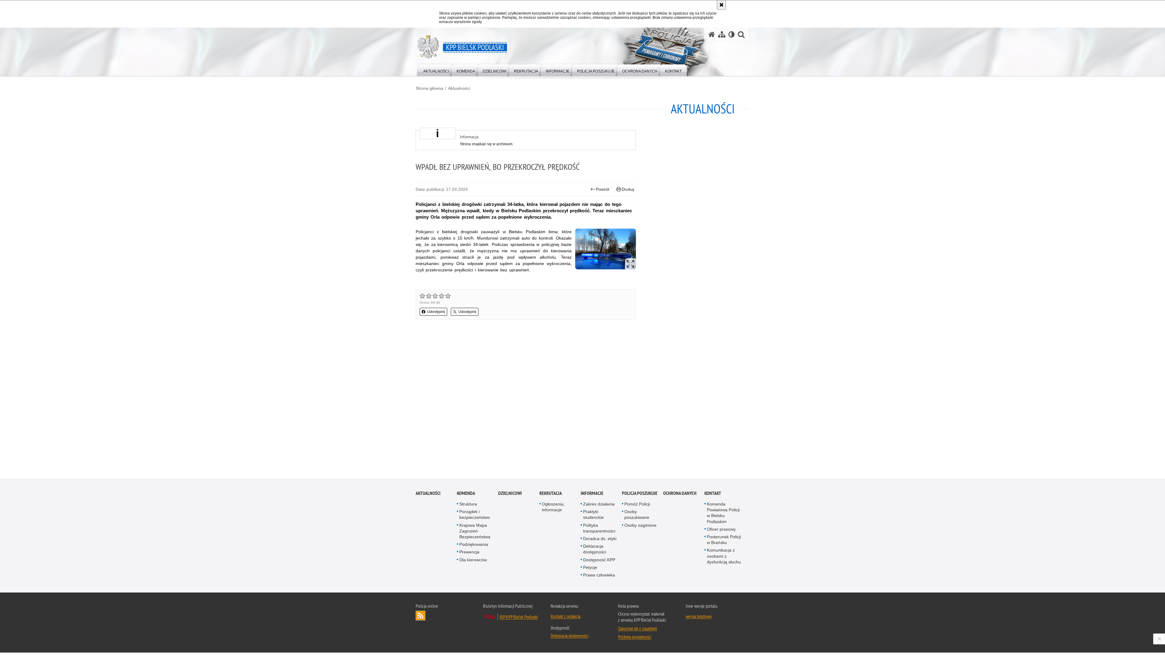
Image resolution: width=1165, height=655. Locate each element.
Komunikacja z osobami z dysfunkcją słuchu (724, 556)
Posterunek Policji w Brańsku (724, 539)
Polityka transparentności (599, 528)
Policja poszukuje (639, 493)
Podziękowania (473, 544)
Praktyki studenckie (593, 514)
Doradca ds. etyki (599, 538)
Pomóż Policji (637, 504)
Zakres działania (599, 504)
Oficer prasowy (721, 529)
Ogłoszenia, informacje (553, 507)
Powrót (602, 189)
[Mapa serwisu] (721, 34)
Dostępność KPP (599, 559)
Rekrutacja (550, 493)
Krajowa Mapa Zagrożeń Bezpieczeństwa (474, 531)
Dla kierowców (473, 559)
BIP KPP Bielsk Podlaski (519, 617)
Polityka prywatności (634, 637)
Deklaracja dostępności (594, 549)
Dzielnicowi (510, 493)
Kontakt (712, 493)
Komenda (466, 493)
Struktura (468, 504)
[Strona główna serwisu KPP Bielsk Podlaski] (711, 34)
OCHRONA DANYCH (680, 493)
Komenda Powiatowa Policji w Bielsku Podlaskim (723, 513)
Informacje (592, 493)
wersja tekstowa (698, 616)
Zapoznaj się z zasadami (637, 628)
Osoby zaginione (640, 525)
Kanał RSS (420, 615)
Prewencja (469, 551)
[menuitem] (436, 69)
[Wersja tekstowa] (731, 34)
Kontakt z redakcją (565, 616)
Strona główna (429, 88)
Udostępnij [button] (436, 312)
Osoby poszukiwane (636, 514)
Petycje (590, 567)
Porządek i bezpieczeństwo (474, 514)
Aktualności (459, 88)
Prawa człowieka (599, 575)
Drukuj (628, 189)
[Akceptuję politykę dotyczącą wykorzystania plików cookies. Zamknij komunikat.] (721, 5)
